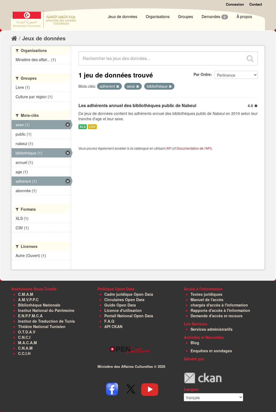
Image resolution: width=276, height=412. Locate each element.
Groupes (185, 16)
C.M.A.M (25, 294)
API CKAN (113, 326)
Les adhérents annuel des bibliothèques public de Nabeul (137, 105)
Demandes (214, 16)
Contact (255, 4)
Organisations (158, 16)
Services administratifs (212, 329)
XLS (83, 126)
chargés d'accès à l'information (219, 305)
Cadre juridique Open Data (128, 294)
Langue (191, 389)
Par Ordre (202, 74)
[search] (250, 58)
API (168, 148)
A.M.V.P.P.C (28, 299)
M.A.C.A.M (27, 342)
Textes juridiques (206, 294)
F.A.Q (109, 321)
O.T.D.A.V (26, 331)
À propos (244, 16)
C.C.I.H (24, 353)
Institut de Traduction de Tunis (46, 321)
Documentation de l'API (194, 148)
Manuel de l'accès (207, 299)
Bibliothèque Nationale (39, 305)
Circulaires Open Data (124, 299)
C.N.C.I (24, 337)
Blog (195, 342)
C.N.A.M (25, 348)
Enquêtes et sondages (211, 350)
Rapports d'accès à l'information (220, 310)
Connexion (235, 4)
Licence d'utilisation (123, 310)
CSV (92, 126)
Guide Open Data (120, 305)
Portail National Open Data (128, 315)
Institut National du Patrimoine (46, 310)
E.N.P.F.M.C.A (30, 315)
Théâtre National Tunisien (41, 326)
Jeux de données (122, 16)
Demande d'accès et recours (217, 315)
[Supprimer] (117, 86)
